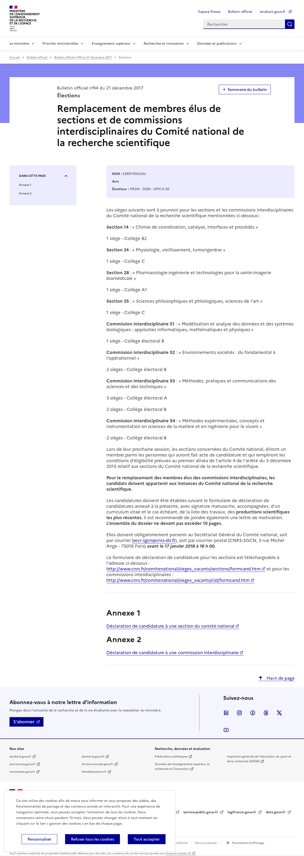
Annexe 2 (25, 193)
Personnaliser (39, 839)
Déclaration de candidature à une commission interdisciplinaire (172, 652)
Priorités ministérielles (60, 43)
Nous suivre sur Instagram (239, 713)
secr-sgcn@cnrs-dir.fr (154, 540)
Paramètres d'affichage (248, 843)
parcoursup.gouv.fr (23, 764)
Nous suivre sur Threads (266, 713)
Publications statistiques (171, 756)
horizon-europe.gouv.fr (97, 764)
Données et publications (217, 43)
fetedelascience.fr (94, 772)
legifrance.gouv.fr (242, 812)
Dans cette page (32, 176)
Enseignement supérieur (111, 43)
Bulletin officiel (240, 11)
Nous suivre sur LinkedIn (226, 713)
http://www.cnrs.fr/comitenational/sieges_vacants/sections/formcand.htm (183, 569)
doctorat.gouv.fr (93, 756)
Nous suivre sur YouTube (226, 730)
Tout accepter (147, 839)
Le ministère (19, 43)
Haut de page (279, 678)
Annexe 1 (25, 185)
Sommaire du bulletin (247, 89)
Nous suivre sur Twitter (279, 713)
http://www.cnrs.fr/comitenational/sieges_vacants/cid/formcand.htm (178, 580)
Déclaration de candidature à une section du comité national (170, 626)
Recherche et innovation (164, 43)
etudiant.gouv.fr (273, 11)
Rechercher (289, 24)
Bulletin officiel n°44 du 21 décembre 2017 (83, 57)
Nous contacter (206, 843)
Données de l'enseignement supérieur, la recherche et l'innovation (182, 766)
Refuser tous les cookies (92, 839)
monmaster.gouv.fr (22, 772)
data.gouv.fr (276, 812)
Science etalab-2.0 (178, 853)
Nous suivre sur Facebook (252, 713)
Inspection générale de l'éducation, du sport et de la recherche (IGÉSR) (259, 758)
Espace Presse (209, 11)
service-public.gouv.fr (201, 812)
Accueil (15, 57)
